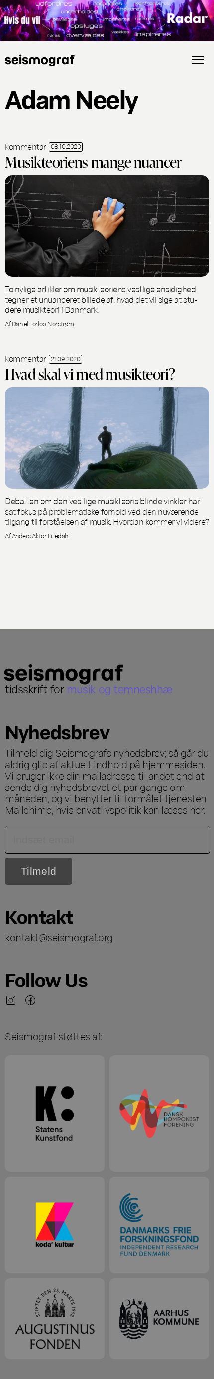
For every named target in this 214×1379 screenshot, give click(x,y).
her (197, 809)
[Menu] (198, 59)
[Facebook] (30, 1000)
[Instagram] (11, 1000)
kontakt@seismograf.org (59, 937)
